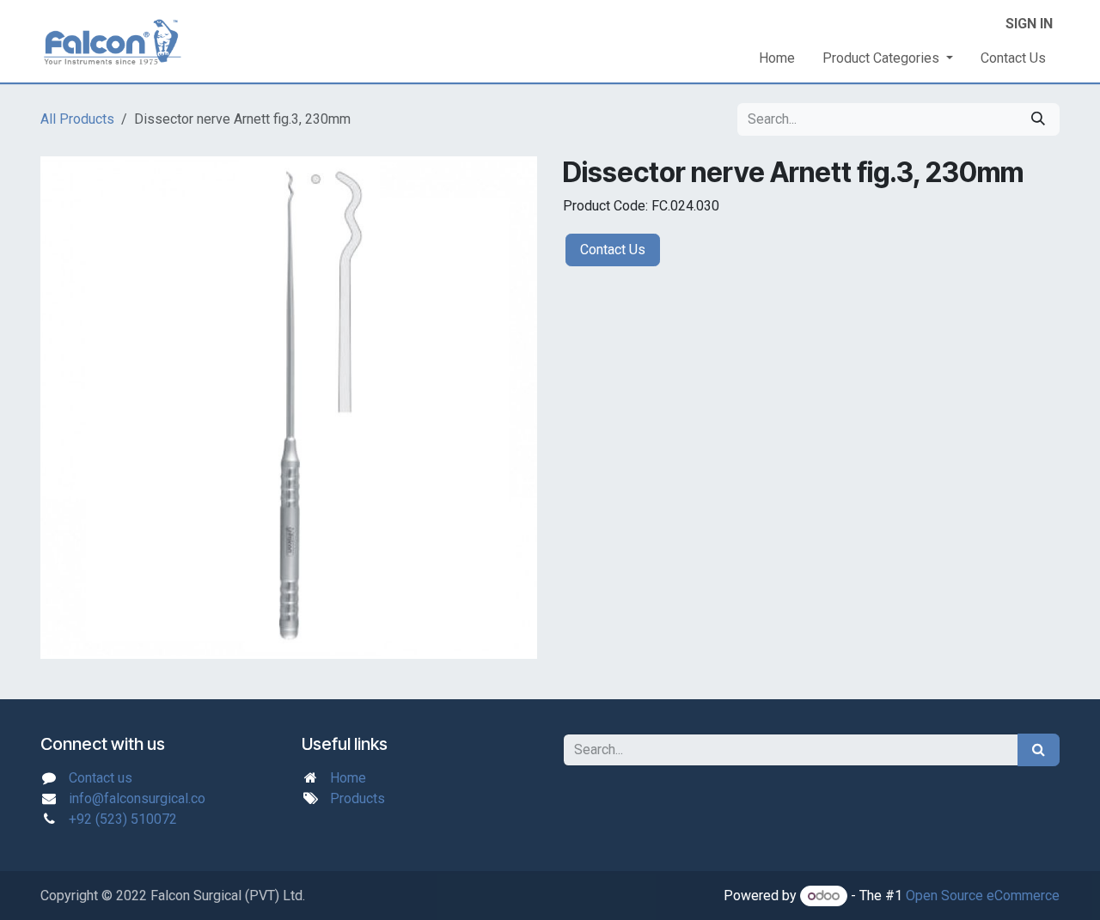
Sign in (1029, 23)
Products (357, 798)
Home (348, 778)
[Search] (1038, 119)
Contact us (100, 778)
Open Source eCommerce (983, 895)
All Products (77, 119)
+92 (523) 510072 (123, 819)
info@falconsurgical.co (137, 798)
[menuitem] (777, 58)
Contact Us (612, 249)
